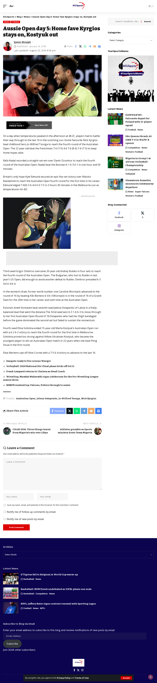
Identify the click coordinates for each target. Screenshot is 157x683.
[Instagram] (119, 228)
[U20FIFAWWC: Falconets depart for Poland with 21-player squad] (115, 119)
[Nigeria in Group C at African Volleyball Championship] (115, 162)
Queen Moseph (22, 42)
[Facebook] (119, 215)
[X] (142, 215)
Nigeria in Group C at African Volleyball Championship (138, 162)
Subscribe (12, 643)
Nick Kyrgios (88, 398)
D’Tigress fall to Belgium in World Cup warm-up (49, 574)
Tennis (15, 22)
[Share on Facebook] (76, 46)
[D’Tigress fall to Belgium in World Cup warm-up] (10, 578)
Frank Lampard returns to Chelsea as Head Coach (35, 371)
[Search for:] (127, 21)
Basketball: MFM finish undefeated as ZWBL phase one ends (56, 589)
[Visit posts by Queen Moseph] (7, 46)
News (7, 22)
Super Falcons (142, 191)
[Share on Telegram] (90, 46)
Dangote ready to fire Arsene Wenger (28, 361)
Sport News (39, 125)
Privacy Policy (64, 677)
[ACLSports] (78, 6)
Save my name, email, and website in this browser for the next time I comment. (43, 505)
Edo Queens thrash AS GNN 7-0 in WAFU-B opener (138, 140)
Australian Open (25, 398)
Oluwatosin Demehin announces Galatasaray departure (139, 184)
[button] (126, 678)
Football (132, 130)
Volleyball (130, 174)
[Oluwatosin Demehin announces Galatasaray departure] (115, 184)
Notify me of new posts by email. (25, 519)
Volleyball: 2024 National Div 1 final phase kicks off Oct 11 (40, 366)
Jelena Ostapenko (47, 398)
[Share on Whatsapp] (85, 46)
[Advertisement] (62, 258)
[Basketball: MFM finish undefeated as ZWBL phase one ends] (10, 593)
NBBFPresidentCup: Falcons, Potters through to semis (38, 385)
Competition (134, 148)
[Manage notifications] (150, 677)
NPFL (42, 608)
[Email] (95, 46)
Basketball (28, 579)
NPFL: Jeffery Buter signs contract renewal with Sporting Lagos (58, 603)
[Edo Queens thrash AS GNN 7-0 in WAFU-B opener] (115, 140)
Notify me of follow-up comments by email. (31, 512)
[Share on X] (80, 46)
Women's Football (134, 152)
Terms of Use (82, 677)
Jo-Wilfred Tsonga (69, 398)
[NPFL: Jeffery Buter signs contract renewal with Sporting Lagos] (10, 608)
